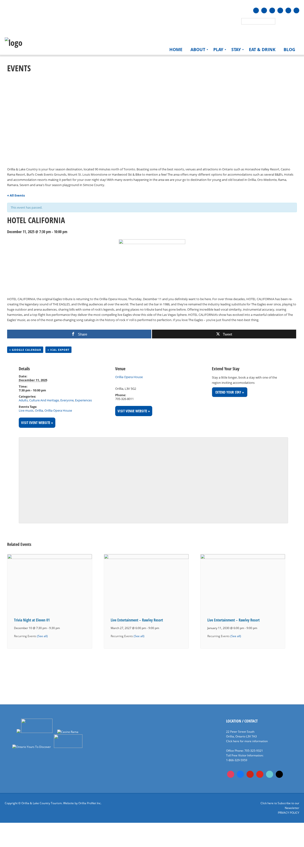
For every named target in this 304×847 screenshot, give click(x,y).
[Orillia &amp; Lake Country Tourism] (13, 42)
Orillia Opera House (58, 410)
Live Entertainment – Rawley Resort (137, 620)
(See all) (42, 636)
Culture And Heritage (44, 400)
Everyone (67, 400)
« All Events (16, 195)
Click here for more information (247, 741)
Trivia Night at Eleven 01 (32, 620)
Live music (26, 410)
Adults (23, 400)
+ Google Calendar (25, 349)
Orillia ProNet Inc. (89, 803)
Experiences (83, 400)
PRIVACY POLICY (288, 813)
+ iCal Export (58, 349)
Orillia (39, 410)
